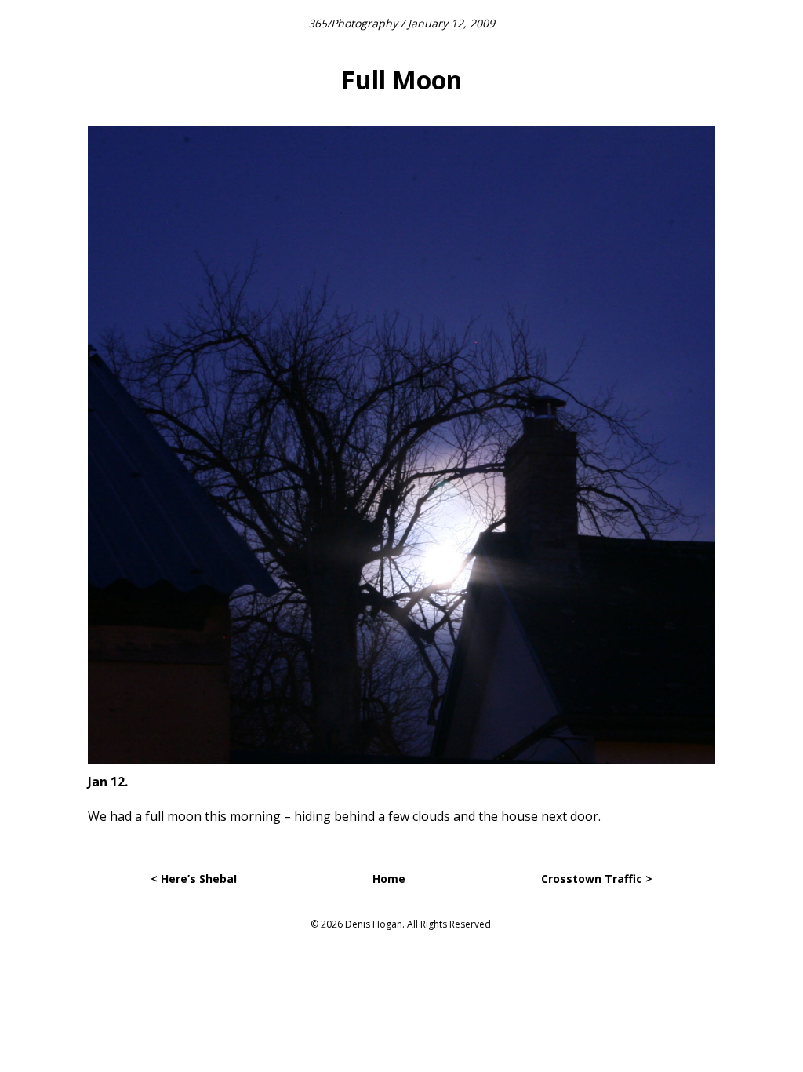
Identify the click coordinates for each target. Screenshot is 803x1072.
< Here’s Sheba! (194, 878)
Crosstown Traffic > (596, 878)
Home (388, 878)
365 (317, 23)
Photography (364, 23)
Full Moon (401, 80)
